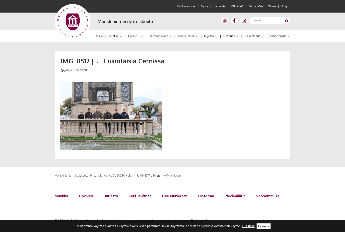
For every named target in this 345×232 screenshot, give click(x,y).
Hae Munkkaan (158, 36)
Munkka (114, 36)
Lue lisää (248, 226)
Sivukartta (219, 6)
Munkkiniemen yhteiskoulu (125, 21)
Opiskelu (133, 36)
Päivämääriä (252, 36)
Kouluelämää (186, 36)
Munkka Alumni (186, 6)
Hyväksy (263, 226)
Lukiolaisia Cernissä (129, 61)
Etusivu (99, 36)
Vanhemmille (278, 36)
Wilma (272, 6)
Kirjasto (209, 36)
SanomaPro (256, 6)
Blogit (285, 6)
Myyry (204, 6)
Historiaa (229, 36)
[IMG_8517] (111, 116)
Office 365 (237, 6)
